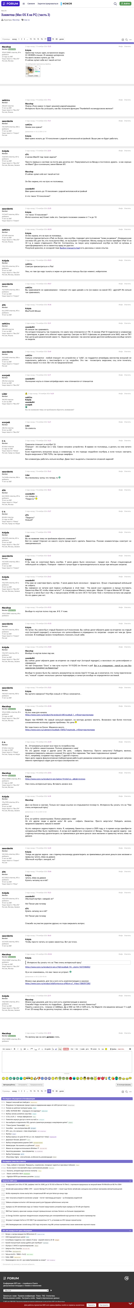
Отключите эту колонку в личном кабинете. (19, 1264)
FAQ (43, 1296)
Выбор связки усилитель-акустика (19, 1114)
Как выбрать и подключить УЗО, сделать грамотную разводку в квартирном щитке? (37, 1122)
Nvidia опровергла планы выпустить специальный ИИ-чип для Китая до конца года (37, 1193)
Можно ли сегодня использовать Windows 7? (22, 1148)
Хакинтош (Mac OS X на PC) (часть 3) (25, 14)
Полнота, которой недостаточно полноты (22, 1171)
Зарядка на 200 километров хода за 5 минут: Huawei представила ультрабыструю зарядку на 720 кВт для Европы (48, 1207)
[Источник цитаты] (77, 106)
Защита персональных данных (47, 1298)
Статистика (50, 1296)
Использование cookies (12, 1298)
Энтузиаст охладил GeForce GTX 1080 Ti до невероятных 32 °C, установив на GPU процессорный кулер (43, 1220)
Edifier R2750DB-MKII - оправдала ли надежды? (23, 1111)
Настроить (104, 1305)
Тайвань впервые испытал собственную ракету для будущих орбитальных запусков (37, 1202)
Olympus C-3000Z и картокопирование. (19, 1246)
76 (42, 39)
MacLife (4, 10)
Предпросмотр (36, 1085)
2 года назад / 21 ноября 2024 (38, 996)
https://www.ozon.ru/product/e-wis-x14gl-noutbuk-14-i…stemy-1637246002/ (57, 967)
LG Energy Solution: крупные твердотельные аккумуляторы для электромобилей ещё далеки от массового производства (51, 1216)
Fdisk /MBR (9, 1257)
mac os (27, 20)
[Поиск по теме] (126, 39)
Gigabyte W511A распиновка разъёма (20, 1176)
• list (71, 1049)
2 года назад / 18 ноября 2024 (38, 607)
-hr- (99, 1049)
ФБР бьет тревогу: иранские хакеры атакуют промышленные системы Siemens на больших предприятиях (45, 1211)
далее (61, 39)
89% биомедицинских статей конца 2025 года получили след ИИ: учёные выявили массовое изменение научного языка (50, 1225)
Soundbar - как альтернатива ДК (18, 1128)
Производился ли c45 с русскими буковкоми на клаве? (25, 1260)
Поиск (38, 1296)
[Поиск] (115, 3)
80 (57, 39)
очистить (121, 1049)
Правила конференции (26, 1296)
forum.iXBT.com (53, 1302)
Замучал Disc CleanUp (13, 1248)
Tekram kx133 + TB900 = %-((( (15, 1254)
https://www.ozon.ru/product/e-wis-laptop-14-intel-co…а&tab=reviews (55, 779)
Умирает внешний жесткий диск (18, 1102)
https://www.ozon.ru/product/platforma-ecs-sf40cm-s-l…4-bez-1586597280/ (58, 983)
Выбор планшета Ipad (70, 248)
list (76, 1049)
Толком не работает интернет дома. (19, 1108)
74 (34, 39)
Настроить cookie (28, 1298)
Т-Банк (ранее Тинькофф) (15, 1125)
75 (38, 39)
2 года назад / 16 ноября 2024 (38, 229)
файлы (114, 1049)
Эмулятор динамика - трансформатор (20, 1151)
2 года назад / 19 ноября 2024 (38, 796)
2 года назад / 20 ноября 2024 (38, 954)
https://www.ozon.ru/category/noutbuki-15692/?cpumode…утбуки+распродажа (60, 730)
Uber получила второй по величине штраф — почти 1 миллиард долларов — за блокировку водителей (44, 1198)
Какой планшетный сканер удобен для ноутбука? (23, 1243)
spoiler (48, 1049)
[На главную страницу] (10, 3)
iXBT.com (7, 1302)
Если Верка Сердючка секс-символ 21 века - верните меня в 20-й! (29, 1240)
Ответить (127, 46)
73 (31, 39)
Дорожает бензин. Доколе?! (16, 1140)
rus (103, 1049)
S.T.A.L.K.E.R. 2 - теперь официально (19, 1117)
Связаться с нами (10, 1296)
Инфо (121, 46)
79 (53, 39)
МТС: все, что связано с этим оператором (21, 1131)
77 (45, 39)
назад (14, 39)
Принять (91, 1305)
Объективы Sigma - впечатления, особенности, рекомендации (29, 1157)
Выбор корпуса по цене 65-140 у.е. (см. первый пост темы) (27, 1137)
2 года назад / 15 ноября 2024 (38, 46)
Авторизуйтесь (9, 1085)
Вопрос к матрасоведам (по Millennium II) (20, 1234)
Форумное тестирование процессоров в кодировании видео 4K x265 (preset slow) (36, 1105)
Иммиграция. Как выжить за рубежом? (20, 1145)
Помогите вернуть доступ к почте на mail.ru (22, 1119)
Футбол (9, 1134)
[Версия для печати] (123, 39)
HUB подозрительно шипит (15, 1237)
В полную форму (124, 1085)
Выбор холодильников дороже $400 (19, 1143)
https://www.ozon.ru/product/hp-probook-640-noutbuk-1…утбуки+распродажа (59, 715)
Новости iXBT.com (10, 1181)
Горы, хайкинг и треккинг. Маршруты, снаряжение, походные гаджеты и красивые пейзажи (41, 1165)
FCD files (8, 1251)
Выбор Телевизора (13, 1154)
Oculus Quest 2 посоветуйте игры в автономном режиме (27, 1168)
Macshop (16, 20)
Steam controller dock (15, 1174)
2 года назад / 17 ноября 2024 (38, 532)
